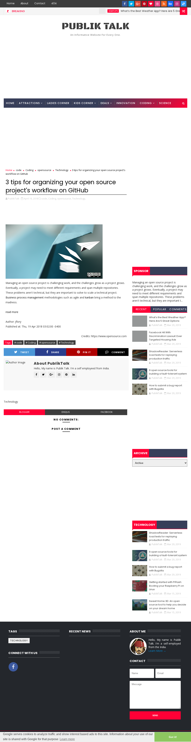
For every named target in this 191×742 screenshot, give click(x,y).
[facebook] (125, 4)
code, (45, 198)
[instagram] (177, 4)
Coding (146, 103)
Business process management (25, 297)
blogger (24, 412)
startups (102, 11)
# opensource (47, 342)
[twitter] (131, 4)
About (24, 3)
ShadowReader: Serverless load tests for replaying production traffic (165, 355)
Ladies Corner (58, 103)
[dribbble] (157, 4)
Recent (141, 309)
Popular (159, 309)
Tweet (24, 352)
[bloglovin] (151, 4)
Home (11, 3)
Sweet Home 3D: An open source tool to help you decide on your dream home (167, 604)
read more (12, 312)
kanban (89, 297)
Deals (105, 103)
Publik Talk (95, 26)
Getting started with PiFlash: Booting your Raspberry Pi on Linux (166, 585)
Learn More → (157, 651)
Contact (39, 3)
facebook (106, 412)
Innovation (125, 103)
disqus (66, 412)
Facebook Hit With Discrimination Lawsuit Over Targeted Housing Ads (165, 336)
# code (18, 342)
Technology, (79, 198)
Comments (178, 309)
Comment (118, 352)
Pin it (87, 352)
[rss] (164, 4)
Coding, (52, 198)
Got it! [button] (173, 736)
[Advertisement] (95, 67)
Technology (61, 170)
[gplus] (138, 4)
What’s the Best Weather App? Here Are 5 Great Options (146, 11)
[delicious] (183, 4)
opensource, (64, 198)
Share (55, 352)
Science (165, 103)
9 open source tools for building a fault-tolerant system (168, 372)
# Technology (66, 342)
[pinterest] (144, 4)
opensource (44, 170)
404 (54, 3)
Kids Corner (83, 103)
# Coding (31, 342)
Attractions (29, 103)
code (18, 170)
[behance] (170, 4)
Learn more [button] (67, 739)
